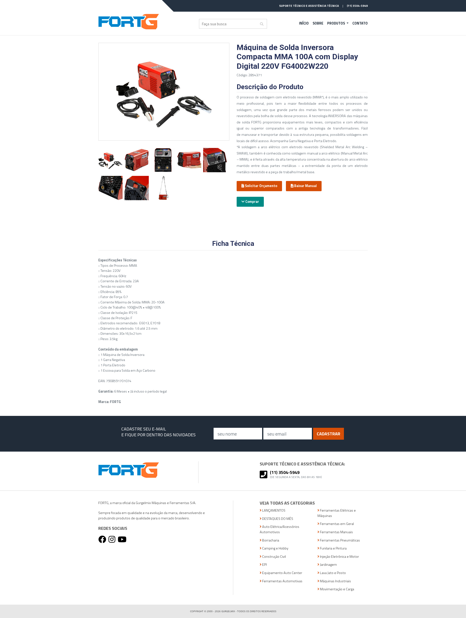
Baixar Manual (305, 186)
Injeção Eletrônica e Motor (339, 556)
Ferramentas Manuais (336, 532)
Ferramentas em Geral (336, 523)
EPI (264, 564)
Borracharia (270, 540)
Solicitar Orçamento (260, 186)
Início (304, 23)
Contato (360, 23)
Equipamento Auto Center (281, 572)
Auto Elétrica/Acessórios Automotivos (279, 529)
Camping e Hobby (274, 548)
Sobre (318, 23)
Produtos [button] (336, 23)
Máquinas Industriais (335, 581)
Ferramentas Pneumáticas (339, 540)
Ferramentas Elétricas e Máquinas (336, 513)
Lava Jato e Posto (332, 572)
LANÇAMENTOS (273, 510)
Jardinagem (328, 564)
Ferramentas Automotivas (281, 581)
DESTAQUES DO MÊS (277, 518)
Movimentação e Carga (336, 589)
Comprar (252, 201)
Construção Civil (273, 556)
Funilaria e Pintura (333, 548)
